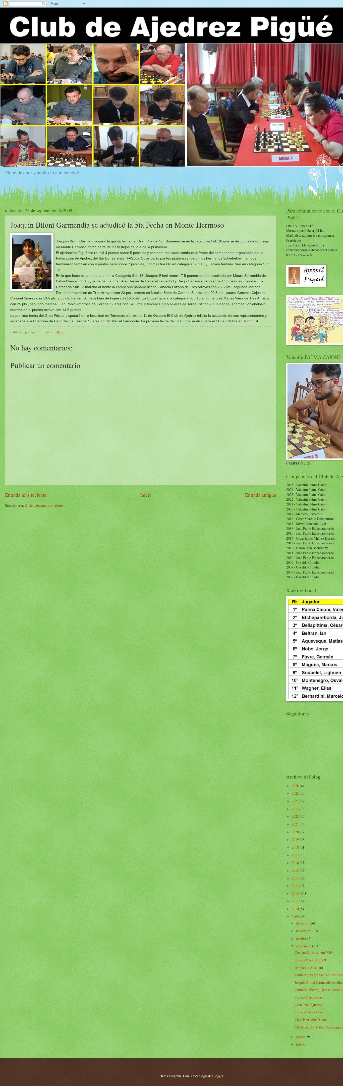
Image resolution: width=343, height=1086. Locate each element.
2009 (296, 916)
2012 (296, 893)
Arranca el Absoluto (309, 967)
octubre (301, 938)
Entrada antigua (260, 495)
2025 (296, 793)
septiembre (304, 946)
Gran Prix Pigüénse (308, 1004)
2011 (296, 901)
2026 (296, 785)
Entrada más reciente (25, 495)
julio (299, 1044)
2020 (296, 832)
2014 (296, 878)
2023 (296, 808)
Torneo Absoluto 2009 (310, 960)
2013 (296, 885)
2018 (296, 847)
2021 (296, 824)
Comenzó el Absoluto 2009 (314, 952)
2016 (296, 862)
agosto (301, 1036)
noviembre (304, 930)
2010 (296, 908)
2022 (296, 816)
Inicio (145, 495)
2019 (296, 839)
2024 (296, 801)
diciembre (303, 923)
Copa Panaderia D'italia (311, 1019)
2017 (296, 855)
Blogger (217, 1075)
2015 (296, 870)
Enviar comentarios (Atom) (44, 505)
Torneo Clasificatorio (309, 997)
